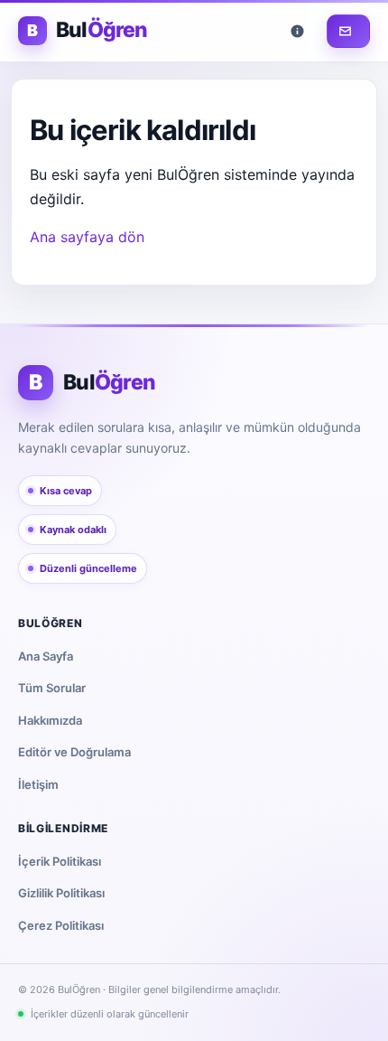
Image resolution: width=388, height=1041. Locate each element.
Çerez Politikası (61, 925)
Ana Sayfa (45, 656)
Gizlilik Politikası (61, 893)
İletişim (38, 784)
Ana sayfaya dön (87, 237)
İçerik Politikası (59, 861)
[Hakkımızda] (300, 31)
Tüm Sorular (52, 687)
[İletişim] (348, 31)
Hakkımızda (50, 720)
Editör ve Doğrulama (74, 752)
